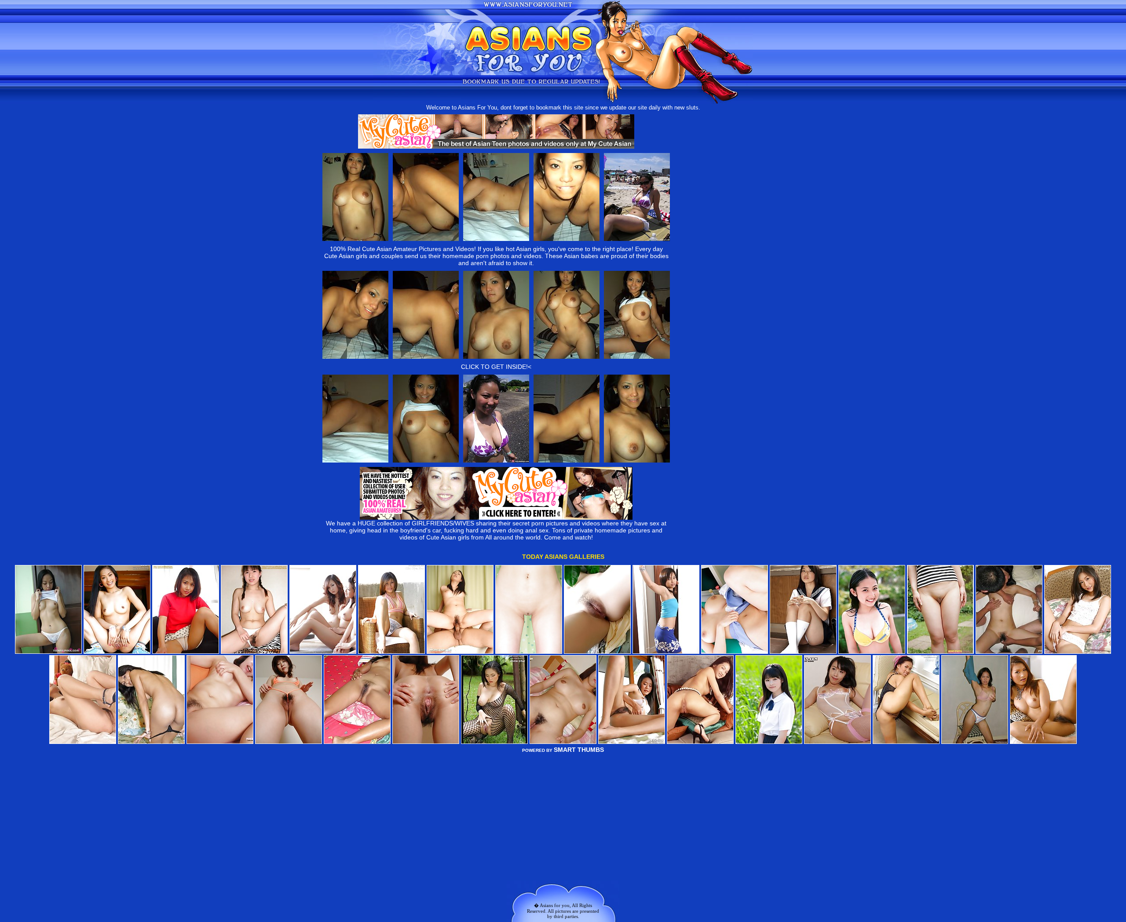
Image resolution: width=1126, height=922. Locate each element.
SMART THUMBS (579, 749)
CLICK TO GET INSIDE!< (496, 366)
